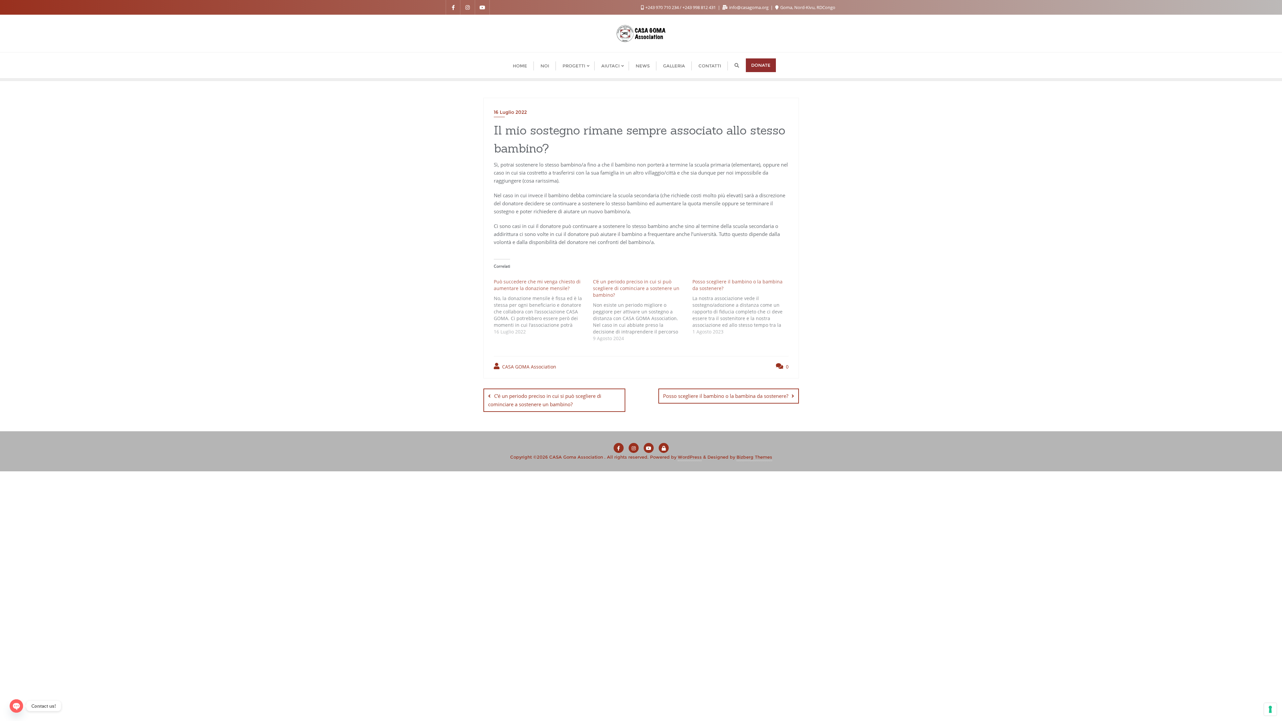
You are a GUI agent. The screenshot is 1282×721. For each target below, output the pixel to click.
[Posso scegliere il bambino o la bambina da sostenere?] (742, 306)
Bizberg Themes (754, 457)
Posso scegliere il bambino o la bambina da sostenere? (725, 396)
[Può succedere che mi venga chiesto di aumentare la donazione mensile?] (543, 306)
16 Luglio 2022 (510, 112)
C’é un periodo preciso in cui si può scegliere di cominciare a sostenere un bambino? (544, 400)
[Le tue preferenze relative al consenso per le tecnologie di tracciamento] (1270, 709)
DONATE (761, 65)
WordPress (690, 457)
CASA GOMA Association (528, 367)
